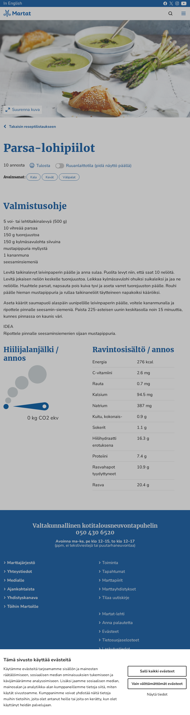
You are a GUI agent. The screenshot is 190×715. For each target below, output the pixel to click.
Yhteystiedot (19, 571)
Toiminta (110, 562)
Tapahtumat (113, 571)
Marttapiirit (112, 580)
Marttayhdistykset (119, 589)
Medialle (15, 580)
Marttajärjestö (21, 562)
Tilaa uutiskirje (115, 597)
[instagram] (177, 3)
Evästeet (110, 631)
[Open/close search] (170, 13)
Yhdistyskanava (22, 597)
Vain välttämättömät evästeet (157, 683)
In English (12, 3)
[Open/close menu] (183, 13)
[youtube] (184, 3)
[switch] (93, 164)
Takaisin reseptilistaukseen (32, 126)
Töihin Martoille (22, 606)
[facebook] (165, 3)
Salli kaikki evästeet (157, 671)
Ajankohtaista (21, 589)
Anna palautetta (117, 622)
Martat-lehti (113, 614)
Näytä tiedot (157, 694)
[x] (171, 3)
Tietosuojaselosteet (120, 640)
